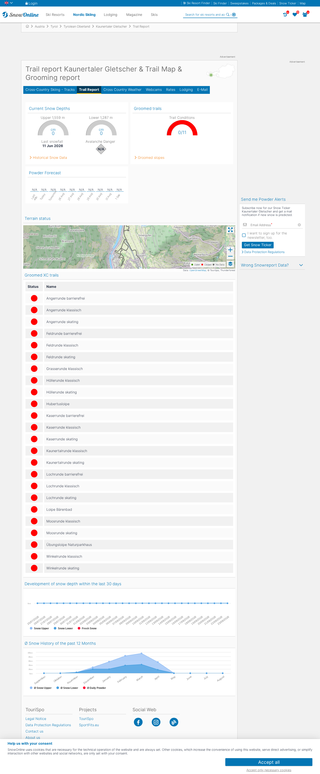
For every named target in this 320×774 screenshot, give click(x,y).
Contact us (34, 731)
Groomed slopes (151, 157)
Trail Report (89, 89)
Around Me (234, 14)
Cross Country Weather (122, 89)
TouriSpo (86, 718)
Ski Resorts (55, 14)
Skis (154, 14)
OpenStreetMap (197, 270)
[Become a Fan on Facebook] (138, 722)
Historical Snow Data (50, 157)
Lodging (186, 89)
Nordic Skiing (84, 14)
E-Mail (202, 89)
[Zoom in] (230, 250)
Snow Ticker (287, 3)
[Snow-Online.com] (20, 15)
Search (228, 14)
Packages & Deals (264, 3)
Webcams (154, 89)
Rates (170, 89)
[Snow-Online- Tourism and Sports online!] (29, 26)
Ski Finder (220, 3)
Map (303, 3)
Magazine (134, 14)
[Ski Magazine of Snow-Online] (174, 722)
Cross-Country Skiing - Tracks (50, 89)
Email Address (261, 225)
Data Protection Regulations (264, 252)
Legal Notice (35, 718)
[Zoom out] (230, 256)
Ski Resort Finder (198, 3)
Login (33, 3)
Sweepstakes (239, 3)
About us (32, 737)
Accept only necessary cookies (268, 770)
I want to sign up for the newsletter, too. (267, 235)
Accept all (269, 762)
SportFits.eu (89, 725)
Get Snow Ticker (257, 245)
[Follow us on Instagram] (156, 722)
